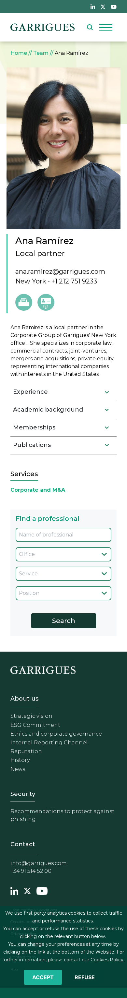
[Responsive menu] (106, 27)
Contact (22, 844)
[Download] (45, 302)
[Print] (23, 302)
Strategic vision (31, 716)
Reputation (26, 751)
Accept (43, 977)
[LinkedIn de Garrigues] (93, 6)
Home (18, 53)
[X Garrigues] (27, 890)
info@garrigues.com (38, 863)
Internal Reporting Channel (49, 742)
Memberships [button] (34, 427)
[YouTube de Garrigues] (114, 6)
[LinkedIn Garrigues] (14, 890)
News (17, 769)
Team (41, 53)
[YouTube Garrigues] (42, 890)
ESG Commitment (35, 725)
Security (22, 794)
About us (24, 698)
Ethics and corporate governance (56, 734)
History (20, 760)
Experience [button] (30, 391)
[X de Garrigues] (103, 6)
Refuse (85, 977)
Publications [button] (32, 445)
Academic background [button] (48, 409)
